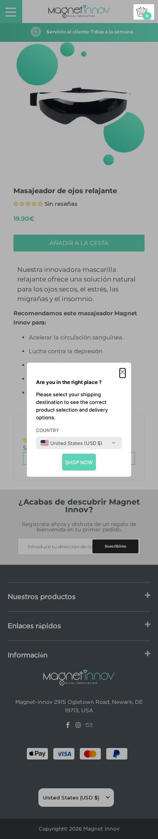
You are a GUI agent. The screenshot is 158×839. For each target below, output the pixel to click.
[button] (122, 372)
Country (47, 430)
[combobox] (71, 443)
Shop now (79, 462)
